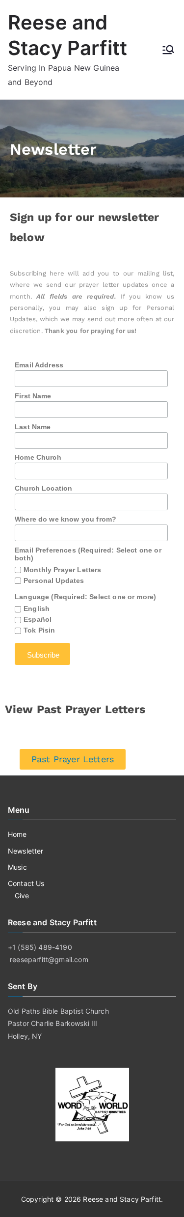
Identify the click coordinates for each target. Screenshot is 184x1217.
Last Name (33, 427)
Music (17, 867)
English (37, 608)
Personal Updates (54, 580)
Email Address (39, 365)
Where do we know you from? (65, 519)
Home (17, 834)
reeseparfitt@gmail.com (49, 959)
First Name (33, 396)
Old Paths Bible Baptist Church (58, 1011)
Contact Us (26, 883)
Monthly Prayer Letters (63, 570)
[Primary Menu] (168, 49)
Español (38, 619)
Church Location (43, 488)
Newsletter (26, 851)
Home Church (38, 457)
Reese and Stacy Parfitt (122, 1199)
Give (22, 895)
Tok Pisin (39, 630)
